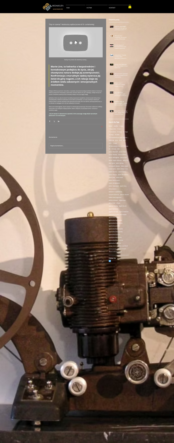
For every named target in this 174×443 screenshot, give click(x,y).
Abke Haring (119, 163)
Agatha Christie (113, 212)
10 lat (119, 129)
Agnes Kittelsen (124, 212)
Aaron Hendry (113, 154)
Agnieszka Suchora (114, 234)
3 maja (115, 143)
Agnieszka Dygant (114, 217)
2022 (110, 143)
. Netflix (115, 126)
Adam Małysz (113, 174)
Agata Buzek (122, 206)
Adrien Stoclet (124, 194)
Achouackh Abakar (114, 166)
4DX (118, 149)
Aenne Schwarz (113, 200)
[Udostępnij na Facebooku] (50, 121)
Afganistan (122, 200)
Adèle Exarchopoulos (115, 197)
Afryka (118, 203)
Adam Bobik (124, 166)
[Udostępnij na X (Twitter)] (54, 121)
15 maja (125, 132)
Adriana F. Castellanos (115, 192)
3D (109, 149)
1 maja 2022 (112, 129)
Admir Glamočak (114, 186)
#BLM (110, 126)
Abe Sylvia (112, 163)
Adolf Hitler (123, 186)
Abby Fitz (125, 160)
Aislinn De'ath (122, 249)
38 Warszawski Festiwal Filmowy (118, 146)
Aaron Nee (123, 157)
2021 (124, 140)
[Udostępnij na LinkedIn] (58, 121)
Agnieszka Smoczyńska (116, 231)
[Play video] (76, 42)
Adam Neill (119, 177)
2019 (116, 140)
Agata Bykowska (113, 209)
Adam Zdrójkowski (114, 183)
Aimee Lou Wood (123, 246)
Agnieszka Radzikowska (116, 229)
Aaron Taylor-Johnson (115, 160)
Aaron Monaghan (114, 157)
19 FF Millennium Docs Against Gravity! (119, 137)
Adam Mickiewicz (123, 174)
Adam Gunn (122, 172)
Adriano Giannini (114, 194)
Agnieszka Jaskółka (114, 226)
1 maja (121, 126)
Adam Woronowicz (114, 180)
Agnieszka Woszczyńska (116, 240)
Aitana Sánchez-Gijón (115, 252)
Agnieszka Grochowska (116, 223)
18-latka (117, 134)
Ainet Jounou (113, 249)
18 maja (111, 134)
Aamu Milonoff (113, 152)
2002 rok (111, 140)
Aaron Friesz (122, 152)
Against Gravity (113, 206)
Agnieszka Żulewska (115, 243)
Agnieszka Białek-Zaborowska (118, 214)
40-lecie (113, 149)
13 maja (119, 132)
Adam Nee (112, 177)
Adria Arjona (112, 189)
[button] (129, 6)
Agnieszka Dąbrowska (115, 220)
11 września (112, 132)
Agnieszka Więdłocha (115, 237)
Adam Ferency (113, 172)
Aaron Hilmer (122, 154)
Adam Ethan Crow (122, 169)
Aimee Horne (113, 246)
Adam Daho (112, 169)
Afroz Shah (112, 203)
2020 (120, 140)
